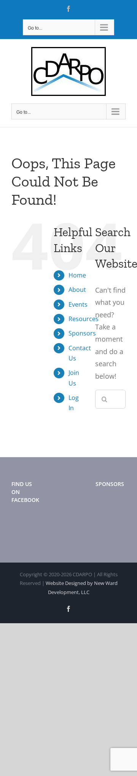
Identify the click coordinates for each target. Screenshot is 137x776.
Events (78, 304)
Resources (83, 319)
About (77, 289)
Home (77, 275)
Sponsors (82, 333)
